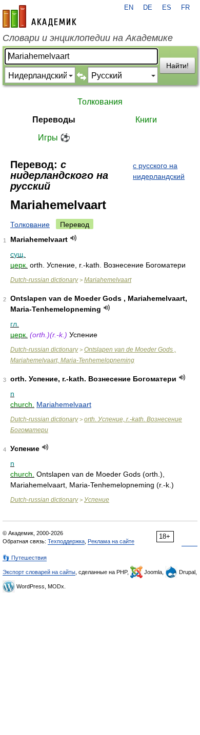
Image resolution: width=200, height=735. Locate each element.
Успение (96, 499)
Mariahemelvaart (107, 279)
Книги (146, 119)
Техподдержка (66, 541)
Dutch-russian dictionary (44, 279)
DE (147, 7)
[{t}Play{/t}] (73, 238)
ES (166, 7)
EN (128, 7)
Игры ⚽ (54, 137)
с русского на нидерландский (159, 170)
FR (185, 7)
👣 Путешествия (25, 558)
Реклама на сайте (111, 541)
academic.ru (39, 16)
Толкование (30, 224)
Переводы (53, 119)
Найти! (177, 66)
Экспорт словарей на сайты (39, 572)
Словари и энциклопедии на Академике (88, 38)
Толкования (100, 101)
